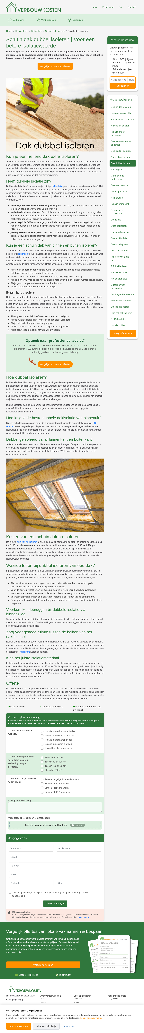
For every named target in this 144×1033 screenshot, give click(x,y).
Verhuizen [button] (77, 20)
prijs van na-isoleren (27, 542)
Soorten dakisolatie (120, 232)
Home (95, 7)
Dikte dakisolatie (119, 226)
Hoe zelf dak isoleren (121, 313)
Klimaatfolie (117, 198)
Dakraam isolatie (119, 185)
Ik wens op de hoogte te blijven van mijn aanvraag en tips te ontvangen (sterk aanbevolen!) (50, 894)
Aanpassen (69, 1026)
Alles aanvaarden (19, 1026)
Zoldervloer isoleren (121, 300)
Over (121, 7)
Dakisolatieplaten (119, 244)
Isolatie (76, 1002)
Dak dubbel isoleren (78, 31)
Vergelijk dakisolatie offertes (55, 66)
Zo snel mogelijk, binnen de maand (62, 779)
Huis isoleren (21, 31)
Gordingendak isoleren (122, 294)
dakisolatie (57, 186)
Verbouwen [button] (18, 20)
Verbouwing (108, 7)
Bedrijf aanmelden (114, 999)
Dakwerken (78, 999)
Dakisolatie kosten (120, 307)
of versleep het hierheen (46, 825)
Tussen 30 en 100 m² (55, 761)
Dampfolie (116, 220)
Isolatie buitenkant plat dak (58, 744)
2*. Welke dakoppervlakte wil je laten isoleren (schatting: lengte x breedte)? (21, 761)
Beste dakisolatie (119, 272)
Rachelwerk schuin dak (122, 119)
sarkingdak (23, 254)
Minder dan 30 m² (54, 757)
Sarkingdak (116, 169)
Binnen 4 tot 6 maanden (57, 788)
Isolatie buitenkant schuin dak (60, 735)
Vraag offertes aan (123, 333)
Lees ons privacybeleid (91, 1018)
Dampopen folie (119, 191)
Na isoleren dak (119, 279)
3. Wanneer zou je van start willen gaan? (22, 780)
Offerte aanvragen (55, 903)
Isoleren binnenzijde (121, 113)
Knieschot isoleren (120, 126)
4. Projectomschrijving (19, 800)
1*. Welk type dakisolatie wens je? (20, 732)
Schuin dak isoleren (55, 31)
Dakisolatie (36, 31)
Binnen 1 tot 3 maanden (57, 783)
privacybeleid (84, 917)
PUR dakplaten (118, 319)
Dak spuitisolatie (119, 238)
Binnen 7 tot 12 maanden (57, 792)
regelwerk (25, 652)
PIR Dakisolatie (119, 266)
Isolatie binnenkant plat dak (58, 739)
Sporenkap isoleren (120, 157)
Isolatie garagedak (120, 204)
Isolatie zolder (118, 325)
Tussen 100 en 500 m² (56, 766)
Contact (132, 7)
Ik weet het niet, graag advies (59, 748)
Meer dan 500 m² (53, 770)
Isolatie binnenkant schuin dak (60, 731)
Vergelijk (121, 85)
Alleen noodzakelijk (46, 1026)
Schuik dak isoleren (121, 151)
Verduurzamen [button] (48, 20)
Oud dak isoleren (119, 250)
